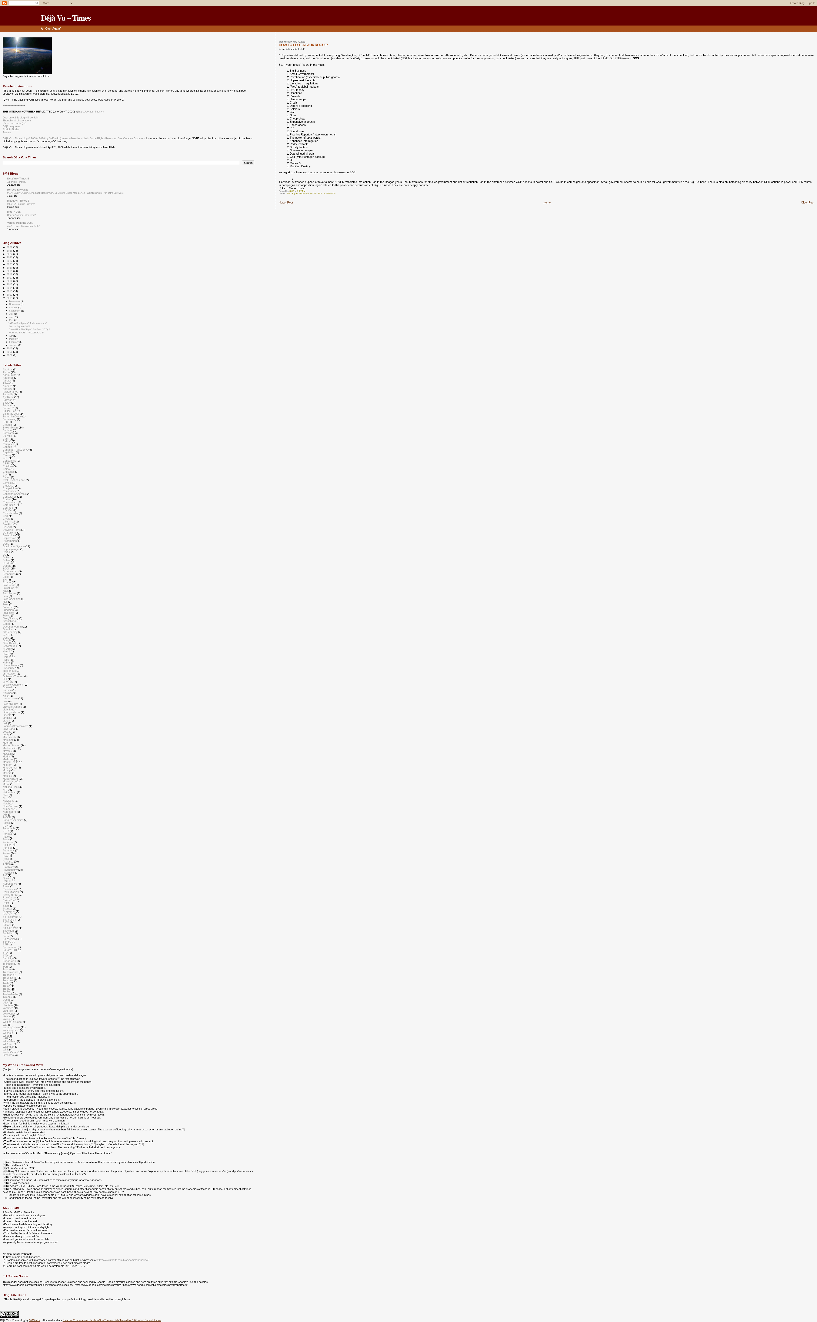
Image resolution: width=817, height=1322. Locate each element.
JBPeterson (9, 673)
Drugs (6, 552)
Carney (7, 455)
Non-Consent (10, 806)
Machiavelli (9, 737)
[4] (61, 1099)
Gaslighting (9, 621)
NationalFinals (11, 787)
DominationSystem (14, 546)
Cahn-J (7, 441)
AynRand (8, 397)
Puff (5, 875)
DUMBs (7, 563)
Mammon (8, 740)
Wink (6, 1049)
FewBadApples (11, 599)
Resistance (9, 889)
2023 (10, 257)
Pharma (7, 833)
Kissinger (8, 693)
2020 (10, 267)
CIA (5, 474)
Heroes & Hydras (17, 189)
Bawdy (7, 402)
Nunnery (8, 809)
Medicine (8, 759)
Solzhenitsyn (10, 939)
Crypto (6, 518)
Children (8, 466)
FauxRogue (292, 193)
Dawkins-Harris (12, 529)
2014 (10, 287)
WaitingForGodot (12, 1021)
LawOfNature (10, 704)
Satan (6, 905)
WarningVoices (11, 1027)
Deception (9, 535)
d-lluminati (9, 521)
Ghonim (7, 629)
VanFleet (8, 1010)
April (11, 335)
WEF (5, 1038)
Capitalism (9, 452)
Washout (8, 1033)
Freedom (8, 607)
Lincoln (7, 715)
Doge (6, 543)
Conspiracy (9, 491)
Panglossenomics (13, 820)
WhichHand (9, 1041)
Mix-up (7, 770)
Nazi (5, 795)
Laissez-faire (10, 698)
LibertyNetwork (11, 712)
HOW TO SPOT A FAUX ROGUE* (26, 332)
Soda (6, 936)
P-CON (7, 817)
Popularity (8, 850)
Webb (6, 1035)
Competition (10, 488)
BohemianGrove (12, 416)
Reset (6, 886)
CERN (6, 463)
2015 (10, 284)
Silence (7, 925)
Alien (6, 383)
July (11, 314)
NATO (6, 789)
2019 (10, 271)
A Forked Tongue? (16, 182)
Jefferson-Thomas (13, 676)
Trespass (8, 980)
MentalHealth (10, 762)
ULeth (6, 999)
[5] (74, 1102)
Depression (9, 538)
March (12, 338)
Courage (8, 507)
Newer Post (286, 202)
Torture (7, 969)
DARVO (7, 527)
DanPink (8, 524)
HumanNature (11, 665)
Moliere (7, 773)
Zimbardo (8, 1055)
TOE (5, 966)
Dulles (6, 560)
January (13, 345)
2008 (10, 355)
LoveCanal (9, 728)
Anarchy (7, 388)
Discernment (10, 540)
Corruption (9, 505)
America (7, 386)
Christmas (8, 471)
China (6, 469)
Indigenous (9, 670)
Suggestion (9, 961)
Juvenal (7, 687)
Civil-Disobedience (14, 480)
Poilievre (8, 842)
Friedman (8, 610)
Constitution (10, 496)
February (14, 342)
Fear (5, 596)
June (12, 317)
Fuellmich (8, 612)
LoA (5, 723)
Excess (7, 582)
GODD (6, 634)
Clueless (8, 485)
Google (7, 640)
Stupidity (8, 958)
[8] (37, 1141)
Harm (6, 654)
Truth (6, 991)
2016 (10, 281)
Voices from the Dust (20, 222)
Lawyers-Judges (12, 706)
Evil (5, 579)
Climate (7, 482)
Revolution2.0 (11, 892)
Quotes (7, 878)
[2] (45, 1087)
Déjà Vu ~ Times (66, 17)
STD (5, 955)
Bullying (7, 435)
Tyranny (7, 997)
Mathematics (10, 748)
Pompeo (8, 847)
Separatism (9, 919)
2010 (10, 348)
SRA (5, 952)
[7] (183, 1129)
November (15, 304)
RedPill (7, 880)
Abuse (6, 372)
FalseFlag (8, 587)
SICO (6, 922)
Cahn (6, 438)
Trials (6, 983)
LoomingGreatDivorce (15, 726)
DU (5, 554)
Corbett (7, 499)
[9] (26, 1144)
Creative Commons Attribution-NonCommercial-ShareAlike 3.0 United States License (112, 1320)
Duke (6, 557)
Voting (6, 1019)
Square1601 (10, 950)
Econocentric (10, 571)
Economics (9, 574)
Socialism (8, 933)
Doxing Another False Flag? (21, 215)
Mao (5, 742)
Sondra (7, 941)
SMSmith (34, 1320)
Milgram (7, 764)
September (15, 310)
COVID (7, 510)
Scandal (7, 908)
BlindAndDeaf (11, 413)
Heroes (7, 657)
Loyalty (7, 731)
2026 (10, 247)
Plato (6, 836)
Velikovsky (9, 1013)
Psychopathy (10, 869)
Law (5, 701)
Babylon (7, 399)
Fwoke (6, 615)
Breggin (7, 424)
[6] (68, 1123)
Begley (7, 405)
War (5, 1024)
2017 (10, 277)
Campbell (8, 444)
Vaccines (8, 1008)
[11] (142, 1144)
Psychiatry (9, 867)
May (11, 320)
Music (6, 784)
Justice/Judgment (13, 684)
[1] (4, 1162)
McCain (313, 193)
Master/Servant (11, 745)
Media (6, 756)
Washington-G (11, 1030)
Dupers (7, 565)
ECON (6, 568)
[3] (48, 1096)
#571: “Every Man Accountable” (23, 226)
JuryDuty (8, 681)
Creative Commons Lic (136, 138)
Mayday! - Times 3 (18, 200)
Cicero (6, 477)
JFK (5, 679)
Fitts (5, 601)
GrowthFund (10, 646)
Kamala (7, 690)
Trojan (6, 986)
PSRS (6, 864)
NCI (5, 798)
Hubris (6, 662)
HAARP (7, 648)
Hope (6, 659)
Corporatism (10, 502)
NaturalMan (9, 792)
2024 (10, 254)
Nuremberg (9, 811)
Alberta (7, 380)
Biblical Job (9, 411)
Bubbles (7, 430)
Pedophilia (9, 828)
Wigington (8, 1046)
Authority (8, 394)
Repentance (10, 883)
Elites (6, 576)
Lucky (6, 734)
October (13, 307)
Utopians (8, 1005)
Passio (7, 822)
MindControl (10, 767)
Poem (6, 839)
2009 (10, 351)
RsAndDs (331, 193)
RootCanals (10, 897)
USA (5, 1002)
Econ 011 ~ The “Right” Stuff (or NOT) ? (29, 329)
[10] (93, 1144)
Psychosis (8, 872)
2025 (10, 250)
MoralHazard (10, 778)
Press (6, 858)
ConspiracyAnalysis (14, 493)
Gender (7, 623)
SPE (5, 944)
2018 (10, 274)
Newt (6, 803)
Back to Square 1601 (19, 326)
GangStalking (11, 618)
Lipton (6, 720)
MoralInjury (9, 781)
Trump (6, 988)
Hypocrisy (304, 193)
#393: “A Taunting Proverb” (21, 204)
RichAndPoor (10, 894)
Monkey (7, 775)
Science (7, 914)
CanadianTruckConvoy (16, 449)
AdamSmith (9, 375)
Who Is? (7, 1044)
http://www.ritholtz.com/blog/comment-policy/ (122, 1260)
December (15, 301)
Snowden (8, 930)
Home (547, 202)
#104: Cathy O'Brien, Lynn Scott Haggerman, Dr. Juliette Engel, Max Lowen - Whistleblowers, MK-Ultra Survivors (65, 193)
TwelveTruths (10, 994)
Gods (6, 637)
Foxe (6, 604)
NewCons (8, 800)
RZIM (6, 903)
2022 (10, 260)
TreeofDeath (10, 977)
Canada (7, 446)
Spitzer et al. (10, 947)
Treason (7, 974)
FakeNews (9, 585)
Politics (321, 193)
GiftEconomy (10, 632)
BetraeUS (8, 408)
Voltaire (7, 1016)
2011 (10, 298)
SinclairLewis (10, 927)
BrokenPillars (10, 427)
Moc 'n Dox (14, 211)
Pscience (8, 861)
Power (6, 853)
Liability (7, 709)
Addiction (8, 377)
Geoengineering (12, 626)
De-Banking (10, 532)
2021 (10, 264)
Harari (6, 651)
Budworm (8, 433)
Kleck (6, 695)
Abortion (8, 369)
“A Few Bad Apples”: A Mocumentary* (28, 323)
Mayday (7, 751)
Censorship (9, 460)
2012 (10, 294)
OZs (5, 814)
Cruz (5, 516)
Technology (9, 963)
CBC (5, 458)
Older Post (807, 202)
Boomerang (9, 419)
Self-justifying (10, 916)
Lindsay (7, 717)
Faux (6, 590)
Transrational (10, 972)
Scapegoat (9, 911)
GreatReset (9, 643)
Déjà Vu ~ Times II (18, 178)
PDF (5, 825)
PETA (6, 831)
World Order (10, 1052)
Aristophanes (10, 391)
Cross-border (10, 513)
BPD (5, 422)
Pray (5, 856)
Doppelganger (11, 549)
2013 (10, 291)
